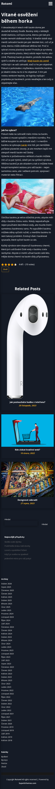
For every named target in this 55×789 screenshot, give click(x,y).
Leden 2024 (6, 647)
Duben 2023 (6, 677)
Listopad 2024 (7, 617)
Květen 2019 (6, 737)
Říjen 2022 (5, 697)
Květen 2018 (6, 740)
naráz (24, 144)
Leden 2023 (6, 687)
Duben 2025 (6, 600)
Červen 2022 (6, 700)
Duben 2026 (6, 583)
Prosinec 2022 (7, 690)
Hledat (7, 519)
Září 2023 (5, 660)
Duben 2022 (6, 703)
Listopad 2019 (7, 730)
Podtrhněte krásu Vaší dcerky (17, 546)
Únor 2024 (5, 643)
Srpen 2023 (6, 663)
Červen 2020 (6, 723)
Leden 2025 (6, 610)
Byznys (4, 760)
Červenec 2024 (7, 627)
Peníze (4, 763)
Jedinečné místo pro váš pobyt (17, 558)
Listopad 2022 (7, 693)
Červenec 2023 (7, 667)
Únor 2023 (5, 683)
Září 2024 (5, 623)
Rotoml (6, 4)
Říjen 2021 (5, 717)
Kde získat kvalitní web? (27, 449)
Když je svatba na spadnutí (16, 554)
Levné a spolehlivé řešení (15, 550)
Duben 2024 (6, 637)
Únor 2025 (5, 607)
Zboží (5, 269)
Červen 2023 (6, 670)
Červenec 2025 (7, 590)
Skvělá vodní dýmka (12, 541)
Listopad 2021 (7, 713)
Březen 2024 (6, 640)
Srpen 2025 (6, 587)
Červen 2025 (6, 593)
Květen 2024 (6, 633)
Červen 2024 (6, 630)
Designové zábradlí (27, 500)
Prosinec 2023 (7, 650)
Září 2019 (5, 733)
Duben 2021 (6, 720)
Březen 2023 (6, 680)
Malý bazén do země (38, 60)
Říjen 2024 (5, 620)
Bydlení (4, 756)
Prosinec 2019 (7, 727)
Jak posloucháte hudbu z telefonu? (27, 402)
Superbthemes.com (27, 783)
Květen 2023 (6, 673)
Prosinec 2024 (7, 613)
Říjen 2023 (5, 657)
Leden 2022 (6, 710)
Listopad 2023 (7, 653)
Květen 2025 (6, 597)
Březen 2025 (6, 603)
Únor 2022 (5, 707)
